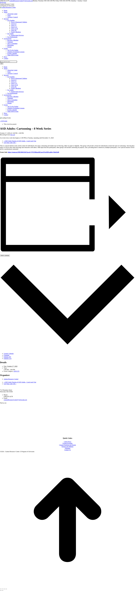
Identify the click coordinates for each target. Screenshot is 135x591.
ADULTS (16, 371)
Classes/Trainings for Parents (67, 445)
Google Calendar (9, 353)
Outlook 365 (7, 357)
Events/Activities (67, 443)
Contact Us (67, 450)
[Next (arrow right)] (2, 590)
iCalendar (6, 355)
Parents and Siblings (67, 446)
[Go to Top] (67, 587)
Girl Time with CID (10, 142)
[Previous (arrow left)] (0, 590)
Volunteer (67, 448)
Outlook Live (7, 358)
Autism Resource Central (11, 379)
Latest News (67, 441)
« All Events (3, 121)
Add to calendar (5, 255)
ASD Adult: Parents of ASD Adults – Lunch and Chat (20, 141)
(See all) (12, 135)
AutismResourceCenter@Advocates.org (21, 1)
